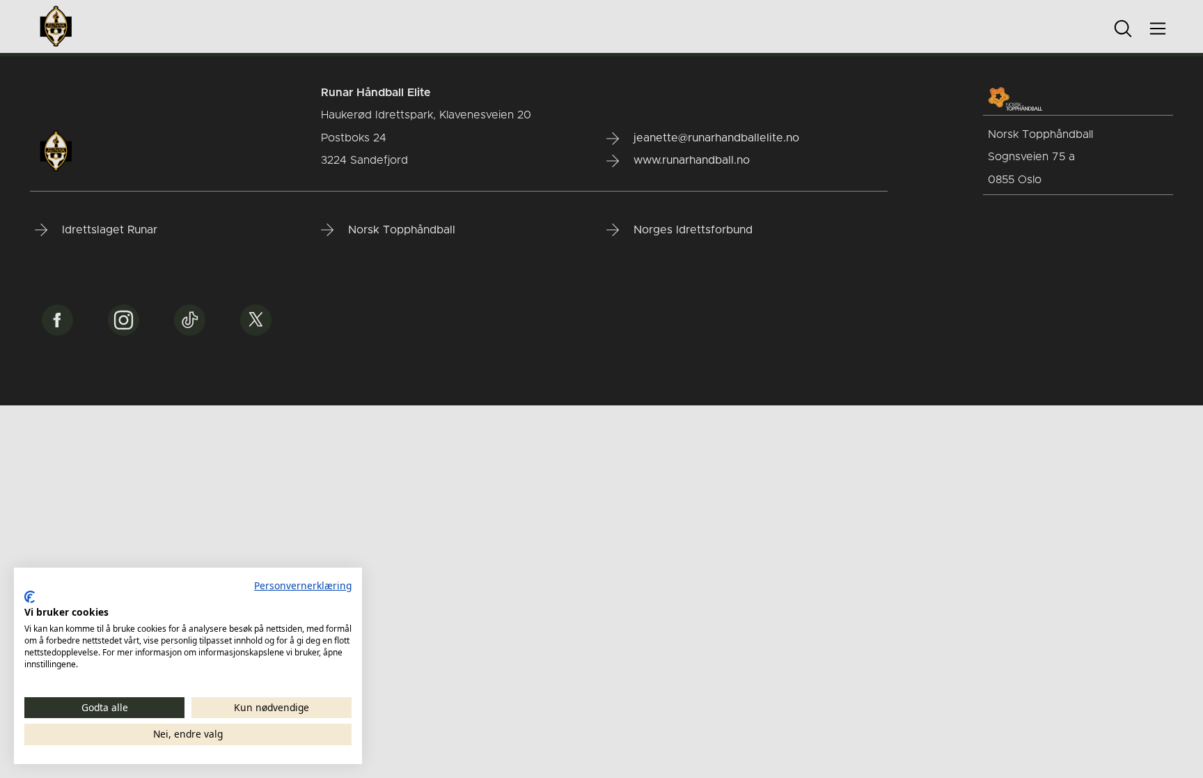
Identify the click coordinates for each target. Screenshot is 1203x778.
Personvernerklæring (303, 585)
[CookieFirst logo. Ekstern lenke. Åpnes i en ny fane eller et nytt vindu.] (29, 597)
